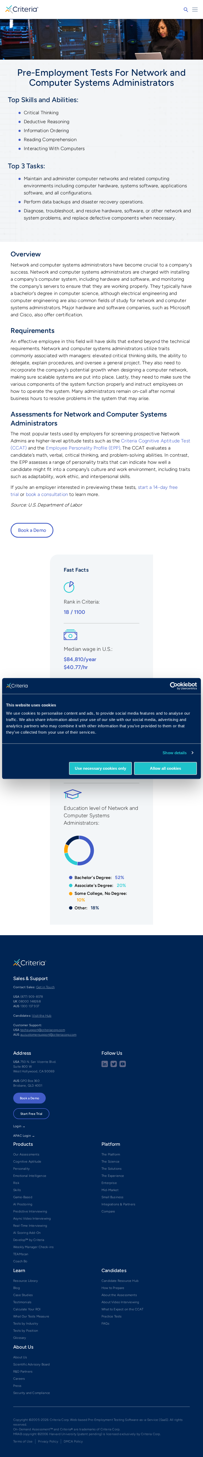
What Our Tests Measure (31, 1316)
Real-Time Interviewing (30, 1225)
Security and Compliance (31, 1393)
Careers (19, 1378)
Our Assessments (26, 1154)
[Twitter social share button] (113, 1066)
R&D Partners (23, 1371)
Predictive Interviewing (30, 1211)
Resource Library (25, 1281)
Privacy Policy (48, 1441)
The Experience (113, 1176)
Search (185, 9)
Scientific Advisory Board (31, 1364)
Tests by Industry (25, 1323)
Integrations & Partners (118, 1204)
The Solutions (112, 1169)
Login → (19, 1126)
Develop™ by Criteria (28, 1240)
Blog (16, 1288)
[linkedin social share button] (105, 1066)
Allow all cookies (165, 768)
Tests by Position (25, 1330)
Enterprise (109, 1183)
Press (17, 1386)
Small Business (113, 1197)
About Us (20, 1357)
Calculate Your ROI (26, 1309)
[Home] (21, 9)
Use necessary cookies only (100, 768)
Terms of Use (23, 1441)
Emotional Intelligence (29, 1176)
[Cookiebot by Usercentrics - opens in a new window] (174, 686)
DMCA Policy (73, 1441)
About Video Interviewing (120, 1302)
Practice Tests (112, 1316)
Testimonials (22, 1302)
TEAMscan (20, 1254)
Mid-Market (110, 1190)
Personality (21, 1169)
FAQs (105, 1323)
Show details (175, 753)
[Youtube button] (122, 1066)
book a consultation (47, 494)
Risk (16, 1183)
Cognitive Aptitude (27, 1161)
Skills (17, 1190)
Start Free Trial (31, 1114)
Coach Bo (20, 1261)
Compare (108, 1211)
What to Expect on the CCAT (123, 1309)
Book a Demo (32, 530)
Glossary (19, 1338)
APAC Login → (24, 1136)
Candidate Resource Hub (120, 1281)
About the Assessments (119, 1295)
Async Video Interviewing (32, 1218)
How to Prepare (113, 1288)
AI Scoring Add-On (27, 1233)
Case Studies (23, 1295)
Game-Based (22, 1197)
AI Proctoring (22, 1204)
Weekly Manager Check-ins (33, 1247)
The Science (110, 1161)
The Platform (111, 1154)
